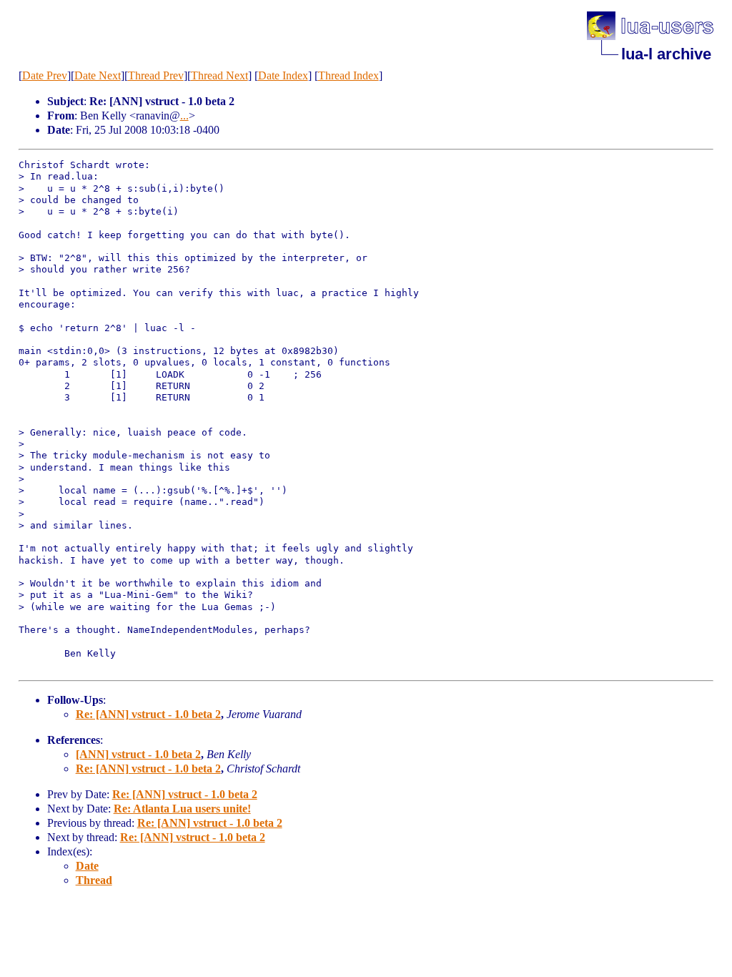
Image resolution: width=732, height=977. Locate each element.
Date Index (283, 75)
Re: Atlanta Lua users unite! (182, 808)
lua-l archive (666, 54)
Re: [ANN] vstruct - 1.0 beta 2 (148, 714)
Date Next (97, 75)
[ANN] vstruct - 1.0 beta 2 (138, 754)
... (184, 115)
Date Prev (44, 75)
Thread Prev (156, 75)
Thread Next (219, 75)
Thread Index (348, 75)
